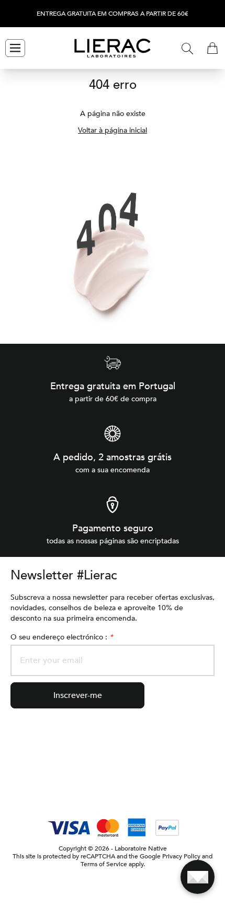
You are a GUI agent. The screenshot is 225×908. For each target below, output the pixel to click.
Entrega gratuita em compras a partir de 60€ (112, 14)
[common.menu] (15, 48)
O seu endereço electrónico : (61, 637)
